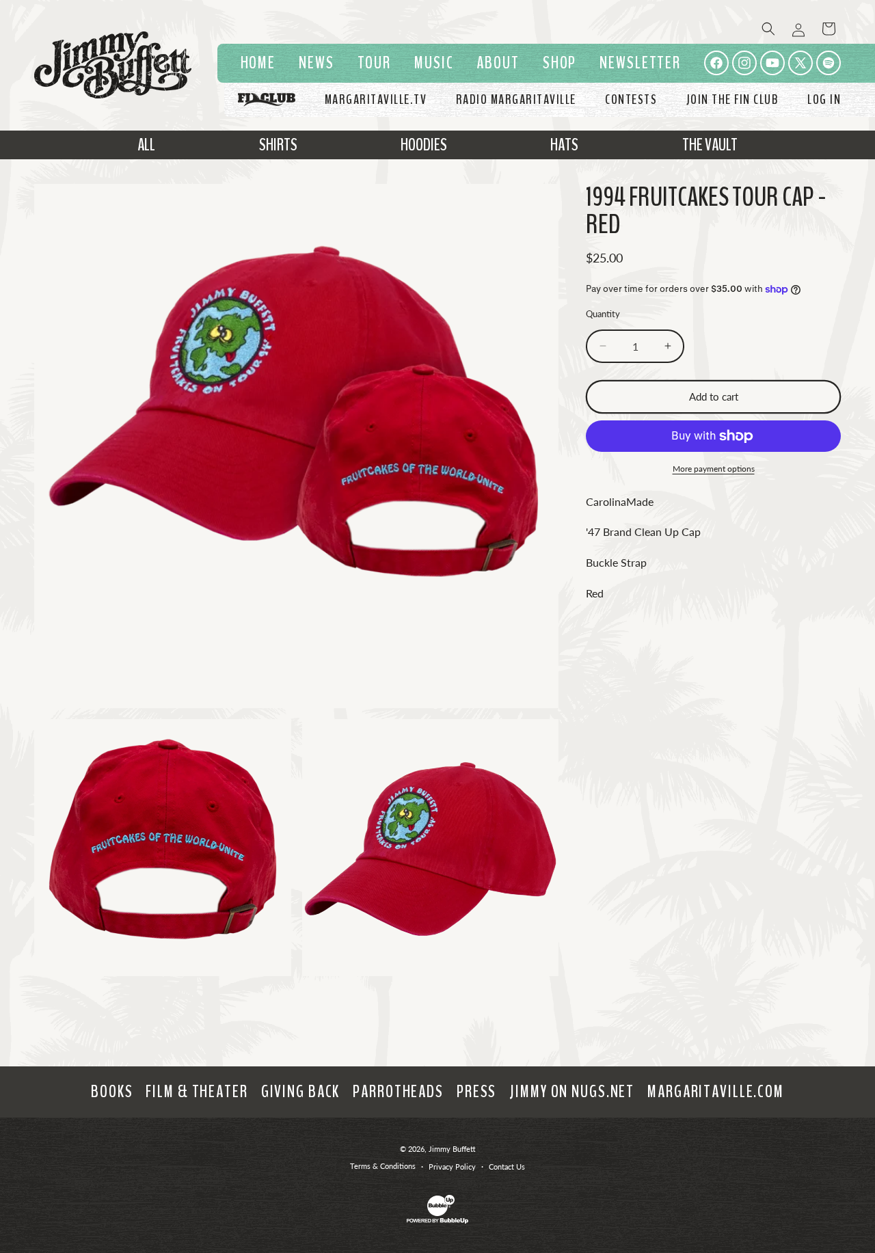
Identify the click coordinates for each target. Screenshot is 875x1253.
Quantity (603, 313)
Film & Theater (196, 1091)
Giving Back (300, 1091)
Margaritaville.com (715, 1091)
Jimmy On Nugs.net (571, 1091)
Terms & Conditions (383, 1165)
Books (112, 1091)
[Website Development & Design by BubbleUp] (437, 1221)
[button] (433, 63)
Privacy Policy (452, 1166)
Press (476, 1091)
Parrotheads (398, 1091)
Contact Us (507, 1166)
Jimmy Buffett (452, 1148)
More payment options (714, 468)
